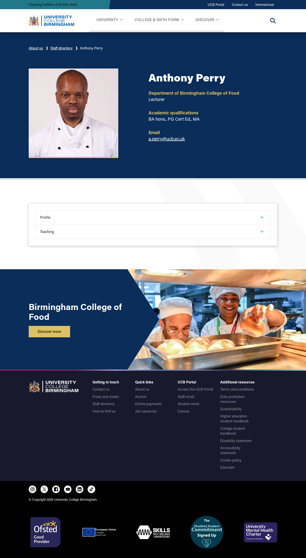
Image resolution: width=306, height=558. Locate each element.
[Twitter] (44, 489)
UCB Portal (216, 4)
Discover (205, 19)
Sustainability (230, 408)
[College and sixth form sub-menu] (182, 19)
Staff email (186, 396)
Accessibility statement (230, 450)
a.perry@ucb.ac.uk (167, 138)
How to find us (104, 411)
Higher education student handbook (234, 418)
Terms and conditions (237, 389)
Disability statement (236, 440)
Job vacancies (146, 411)
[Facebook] (56, 489)
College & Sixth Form (157, 19)
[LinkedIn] (79, 489)
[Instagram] (32, 489)
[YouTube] (68, 489)
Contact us (240, 4)
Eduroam (227, 467)
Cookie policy (230, 460)
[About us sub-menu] (217, 19)
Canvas (183, 411)
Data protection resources (232, 399)
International (264, 4)
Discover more (49, 331)
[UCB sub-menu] (121, 19)
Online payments (148, 403)
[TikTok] (91, 489)
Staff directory (61, 48)
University (107, 19)
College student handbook (232, 431)
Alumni (141, 396)
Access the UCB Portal (195, 389)
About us (36, 48)
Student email (188, 403)
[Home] (51, 21)
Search (272, 20)
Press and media (106, 396)
